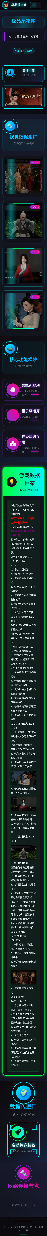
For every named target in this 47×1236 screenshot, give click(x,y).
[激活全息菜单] (35, 5)
